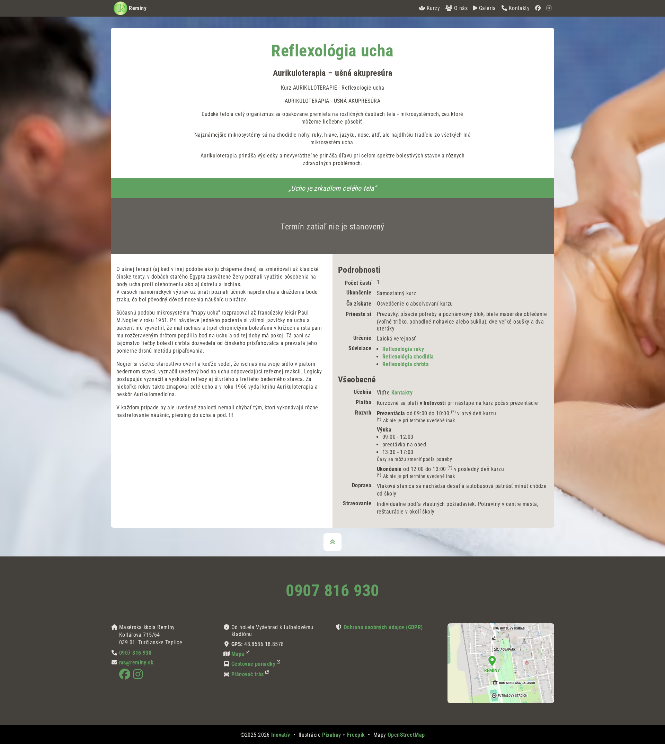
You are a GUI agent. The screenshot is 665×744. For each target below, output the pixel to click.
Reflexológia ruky (403, 349)
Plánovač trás (247, 674)
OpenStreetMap (406, 735)
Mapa (238, 654)
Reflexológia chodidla (408, 356)
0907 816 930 (332, 590)
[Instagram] (549, 8)
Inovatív (280, 735)
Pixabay (331, 735)
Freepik (356, 735)
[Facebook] (537, 8)
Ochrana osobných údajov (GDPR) (383, 627)
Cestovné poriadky (253, 664)
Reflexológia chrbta (405, 364)
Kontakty (402, 392)
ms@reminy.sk (136, 662)
